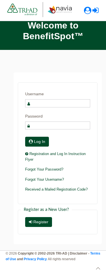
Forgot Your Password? (44, 169)
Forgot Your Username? (44, 179)
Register (40, 222)
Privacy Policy (36, 259)
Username (34, 94)
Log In (39, 141)
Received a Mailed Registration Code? (56, 189)
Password (34, 116)
